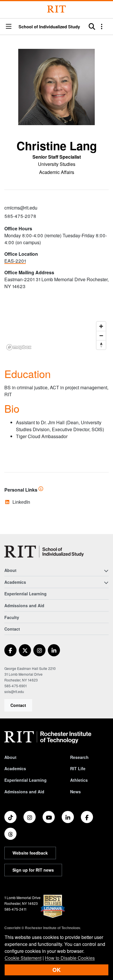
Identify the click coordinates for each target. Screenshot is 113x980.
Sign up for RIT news (33, 870)
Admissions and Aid (24, 605)
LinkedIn (21, 502)
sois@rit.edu (14, 691)
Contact (18, 705)
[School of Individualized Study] (44, 551)
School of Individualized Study (49, 26)
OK (56, 970)
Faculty (11, 617)
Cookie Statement (23, 958)
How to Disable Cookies (70, 958)
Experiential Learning (25, 593)
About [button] (10, 570)
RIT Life (77, 768)
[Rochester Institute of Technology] (56, 9)
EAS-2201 (15, 260)
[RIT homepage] (47, 737)
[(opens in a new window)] (10, 650)
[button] (8, 26)
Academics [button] (15, 582)
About (10, 757)
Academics (15, 768)
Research (79, 757)
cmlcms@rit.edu (20, 207)
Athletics (79, 780)
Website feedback (30, 853)
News (75, 791)
